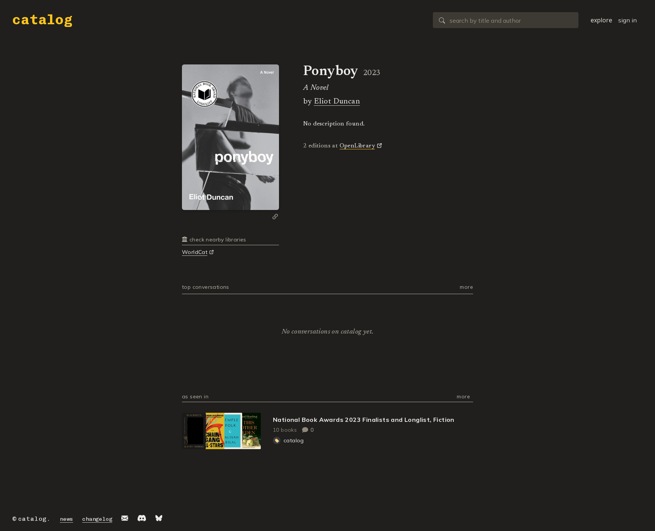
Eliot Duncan (337, 101)
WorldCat (194, 252)
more (466, 287)
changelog (97, 519)
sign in (627, 20)
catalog (42, 19)
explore (601, 20)
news (66, 519)
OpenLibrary (357, 146)
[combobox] (505, 20)
